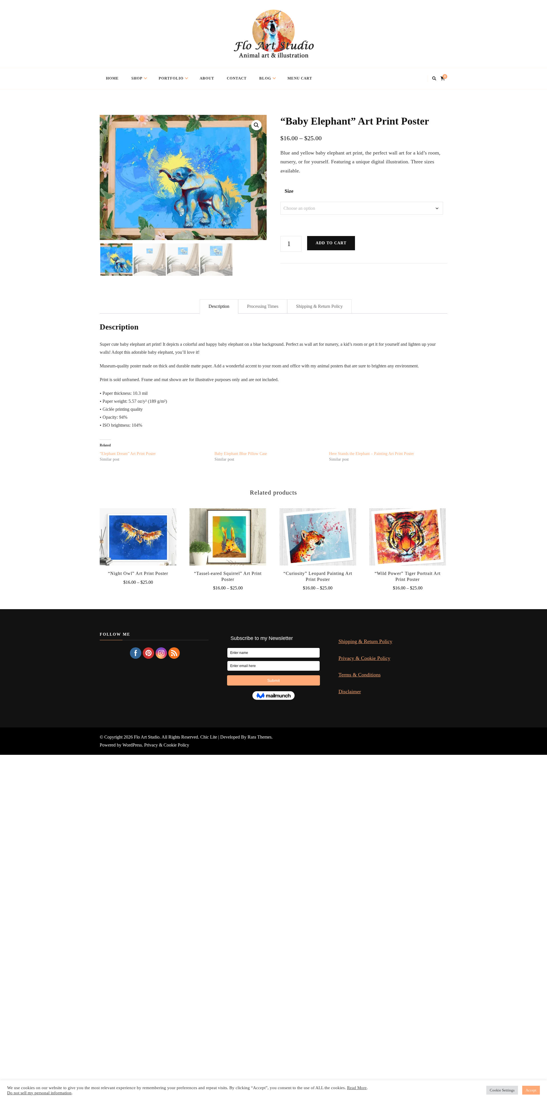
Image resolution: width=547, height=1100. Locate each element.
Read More (357, 1087)
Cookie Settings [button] (502, 1090)
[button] (256, 125)
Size (289, 191)
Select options (138, 535)
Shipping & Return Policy (365, 641)
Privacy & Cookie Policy (364, 658)
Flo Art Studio (147, 737)
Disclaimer (349, 691)
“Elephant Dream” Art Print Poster (128, 454)
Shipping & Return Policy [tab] (319, 306)
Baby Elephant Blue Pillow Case (241, 454)
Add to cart (331, 243)
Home (112, 78)
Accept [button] (531, 1090)
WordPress (132, 745)
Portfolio (171, 78)
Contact (237, 78)
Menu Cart (299, 78)
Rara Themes (260, 737)
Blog (265, 78)
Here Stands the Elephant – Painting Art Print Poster (371, 454)
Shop (136, 78)
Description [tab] (219, 306)
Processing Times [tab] (262, 306)
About (207, 78)
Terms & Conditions (359, 675)
